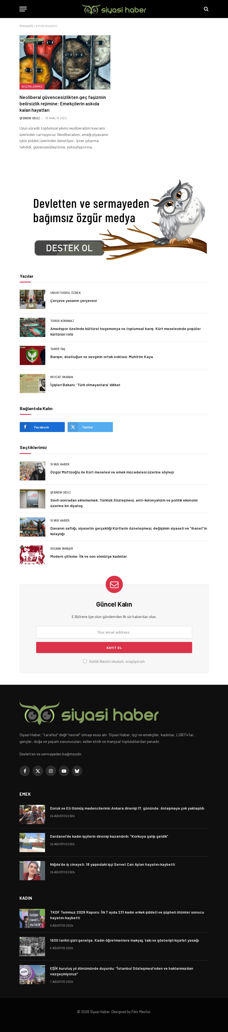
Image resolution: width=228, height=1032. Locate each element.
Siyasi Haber (60, 464)
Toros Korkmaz (62, 320)
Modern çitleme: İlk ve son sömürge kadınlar (88, 556)
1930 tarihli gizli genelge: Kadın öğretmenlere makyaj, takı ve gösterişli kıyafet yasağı (124, 940)
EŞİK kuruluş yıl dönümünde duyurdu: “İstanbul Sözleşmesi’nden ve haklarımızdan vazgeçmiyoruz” (121, 971)
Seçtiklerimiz (32, 86)
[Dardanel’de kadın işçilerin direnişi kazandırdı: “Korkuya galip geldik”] (32, 842)
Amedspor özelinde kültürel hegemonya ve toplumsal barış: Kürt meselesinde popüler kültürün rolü (125, 331)
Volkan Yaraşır (61, 548)
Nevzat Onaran (61, 377)
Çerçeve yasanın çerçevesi (73, 300)
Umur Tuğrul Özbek (65, 292)
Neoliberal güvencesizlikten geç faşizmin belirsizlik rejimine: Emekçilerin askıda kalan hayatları (62, 103)
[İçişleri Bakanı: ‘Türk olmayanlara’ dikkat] (32, 383)
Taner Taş (57, 349)
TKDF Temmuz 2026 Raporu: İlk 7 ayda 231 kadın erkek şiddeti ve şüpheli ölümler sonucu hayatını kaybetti (127, 915)
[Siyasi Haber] (114, 9)
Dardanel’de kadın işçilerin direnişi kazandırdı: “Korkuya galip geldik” (109, 836)
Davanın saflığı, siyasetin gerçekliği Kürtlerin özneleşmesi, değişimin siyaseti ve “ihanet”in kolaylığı (128, 531)
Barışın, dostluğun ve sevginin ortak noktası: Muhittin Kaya (101, 356)
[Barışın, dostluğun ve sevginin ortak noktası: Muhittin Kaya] (32, 355)
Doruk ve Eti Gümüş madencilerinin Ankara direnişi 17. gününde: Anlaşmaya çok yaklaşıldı (127, 808)
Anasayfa (26, 26)
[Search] (206, 9)
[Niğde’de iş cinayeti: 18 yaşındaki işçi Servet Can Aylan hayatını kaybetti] (32, 870)
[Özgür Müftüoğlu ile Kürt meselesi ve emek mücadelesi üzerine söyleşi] (32, 470)
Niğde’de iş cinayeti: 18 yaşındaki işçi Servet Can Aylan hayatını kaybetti (112, 864)
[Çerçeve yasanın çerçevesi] (32, 299)
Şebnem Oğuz (29, 118)
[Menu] (23, 9)
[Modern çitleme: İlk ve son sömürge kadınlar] (32, 555)
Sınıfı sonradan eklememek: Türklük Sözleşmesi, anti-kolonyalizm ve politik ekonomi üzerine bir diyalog (123, 503)
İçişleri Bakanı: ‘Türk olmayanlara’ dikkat (85, 384)
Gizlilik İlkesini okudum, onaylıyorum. (116, 661)
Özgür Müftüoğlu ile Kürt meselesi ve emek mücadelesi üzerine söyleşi (112, 472)
